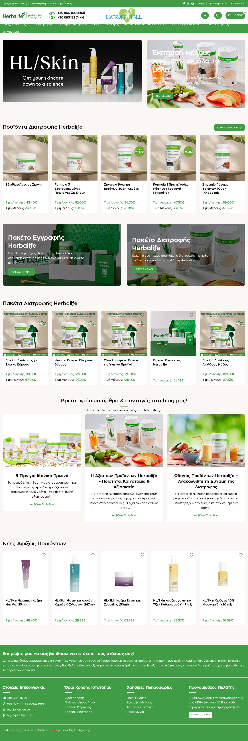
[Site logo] (23, 15)
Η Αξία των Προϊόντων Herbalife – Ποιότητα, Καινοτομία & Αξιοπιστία (124, 481)
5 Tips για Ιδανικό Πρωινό (42, 476)
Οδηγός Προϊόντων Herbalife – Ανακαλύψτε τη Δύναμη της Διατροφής (206, 481)
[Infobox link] (66, 15)
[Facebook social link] (184, 3)
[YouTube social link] (192, 3)
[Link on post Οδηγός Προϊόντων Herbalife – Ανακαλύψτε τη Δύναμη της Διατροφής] (206, 440)
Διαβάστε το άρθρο (42, 504)
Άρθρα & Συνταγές (140, 707)
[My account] (205, 15)
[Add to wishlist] (43, 139)
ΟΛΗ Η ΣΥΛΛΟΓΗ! (228, 127)
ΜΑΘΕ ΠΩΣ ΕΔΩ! (200, 715)
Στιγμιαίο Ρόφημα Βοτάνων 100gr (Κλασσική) (215, 188)
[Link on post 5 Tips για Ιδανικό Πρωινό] (42, 440)
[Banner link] (196, 74)
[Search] (218, 15)
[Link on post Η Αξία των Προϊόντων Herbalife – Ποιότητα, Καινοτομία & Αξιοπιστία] (124, 440)
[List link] (31, 704)
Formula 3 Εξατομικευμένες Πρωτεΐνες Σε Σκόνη (70, 188)
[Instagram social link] (188, 3)
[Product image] (25, 157)
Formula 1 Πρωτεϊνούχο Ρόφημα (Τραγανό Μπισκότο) (171, 188)
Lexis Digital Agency (75, 730)
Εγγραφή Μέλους (139, 702)
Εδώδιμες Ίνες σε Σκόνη (23, 184)
